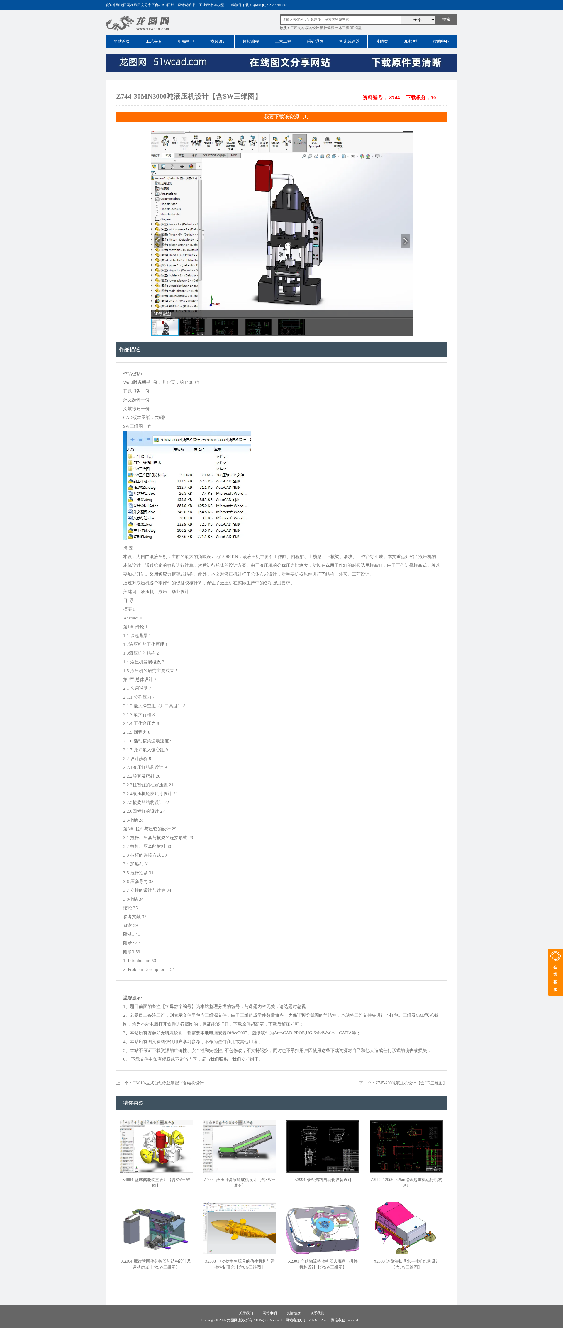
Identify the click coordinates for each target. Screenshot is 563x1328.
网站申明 (270, 1313)
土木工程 (342, 28)
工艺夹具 (297, 28)
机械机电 (186, 41)
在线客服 (555, 978)
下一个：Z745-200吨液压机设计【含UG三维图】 (403, 1083)
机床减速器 (349, 41)
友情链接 (293, 1313)
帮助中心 (441, 41)
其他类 (382, 41)
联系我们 (317, 1313)
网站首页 (121, 41)
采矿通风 (315, 41)
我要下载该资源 (281, 116)
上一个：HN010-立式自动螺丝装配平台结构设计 (160, 1083)
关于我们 (246, 1313)
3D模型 (356, 28)
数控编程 (327, 28)
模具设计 (312, 28)
